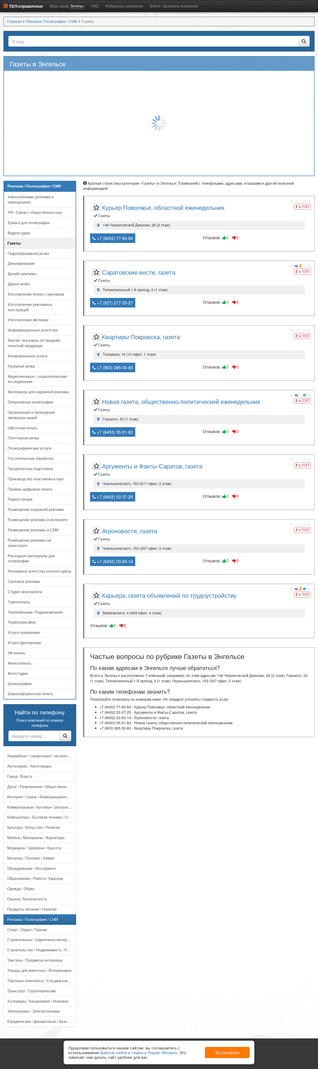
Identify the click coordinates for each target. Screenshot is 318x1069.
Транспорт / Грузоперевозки (31, 991)
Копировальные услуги (27, 356)
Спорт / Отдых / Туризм (27, 929)
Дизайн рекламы (22, 273)
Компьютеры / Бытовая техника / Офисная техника (41, 817)
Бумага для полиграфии (29, 222)
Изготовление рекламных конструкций (30, 307)
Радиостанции (20, 499)
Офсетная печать (22, 427)
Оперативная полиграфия (30, 402)
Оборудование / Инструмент (31, 868)
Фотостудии (18, 673)
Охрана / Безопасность (27, 899)
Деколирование (21, 263)
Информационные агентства (33, 330)
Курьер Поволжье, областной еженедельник (163, 207)
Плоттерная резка (23, 438)
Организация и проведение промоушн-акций (31, 415)
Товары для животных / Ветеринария (39, 970)
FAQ (94, 6)
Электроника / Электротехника (33, 1011)
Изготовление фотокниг (28, 319)
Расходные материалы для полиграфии (31, 558)
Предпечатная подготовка (30, 468)
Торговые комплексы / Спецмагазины (39, 980)
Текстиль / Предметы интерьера (34, 960)
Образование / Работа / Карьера (35, 878)
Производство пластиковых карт (36, 479)
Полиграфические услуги (29, 448)
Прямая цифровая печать (30, 489)
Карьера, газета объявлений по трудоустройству (169, 595)
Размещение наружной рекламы (36, 509)
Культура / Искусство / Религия (33, 827)
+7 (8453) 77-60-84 (114, 238)
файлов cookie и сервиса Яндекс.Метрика (138, 1052)
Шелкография (20, 683)
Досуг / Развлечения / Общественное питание (41, 786)
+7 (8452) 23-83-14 (114, 561)
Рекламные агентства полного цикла (39, 571)
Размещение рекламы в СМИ (33, 530)
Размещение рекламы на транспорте (29, 542)
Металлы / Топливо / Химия (30, 858)
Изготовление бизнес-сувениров (36, 294)
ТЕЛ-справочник (25, 6)
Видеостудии (19, 233)
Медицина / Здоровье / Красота (34, 847)
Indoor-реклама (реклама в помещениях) (31, 199)
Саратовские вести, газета (138, 272)
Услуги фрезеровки (24, 642)
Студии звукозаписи (25, 591)
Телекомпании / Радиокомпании (35, 612)
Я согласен (227, 1052)
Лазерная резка (21, 366)
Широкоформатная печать (30, 693)
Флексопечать (19, 663)
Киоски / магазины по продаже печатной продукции (34, 343)
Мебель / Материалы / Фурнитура (35, 837)
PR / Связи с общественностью (35, 212)
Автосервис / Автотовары (29, 766)
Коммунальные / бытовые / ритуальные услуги (41, 807)
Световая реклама (24, 581)
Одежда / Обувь (20, 888)
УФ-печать (16, 653)
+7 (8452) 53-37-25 (114, 497)
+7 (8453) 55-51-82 (114, 432)
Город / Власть (19, 776)
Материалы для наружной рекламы (38, 391)
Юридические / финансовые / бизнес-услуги (41, 1021)
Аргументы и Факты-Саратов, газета (152, 465)
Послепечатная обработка (30, 458)
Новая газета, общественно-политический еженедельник (181, 401)
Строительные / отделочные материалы (41, 939)
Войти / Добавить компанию (174, 6)
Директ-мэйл (19, 284)
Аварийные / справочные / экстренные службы (41, 755)
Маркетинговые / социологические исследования (37, 379)
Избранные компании (124, 6)
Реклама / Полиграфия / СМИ (32, 919)
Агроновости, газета (129, 530)
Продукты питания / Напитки (32, 909)
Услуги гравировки (24, 632)
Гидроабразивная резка (28, 253)
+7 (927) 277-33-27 (114, 303)
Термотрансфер (22, 622)
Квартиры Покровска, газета (141, 336)
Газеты (14, 243)
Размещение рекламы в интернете (38, 519)
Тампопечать (19, 602)
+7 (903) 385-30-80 (114, 367)
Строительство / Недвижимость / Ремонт (41, 950)
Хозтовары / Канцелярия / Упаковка (37, 1001)
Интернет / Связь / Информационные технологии (41, 796)
